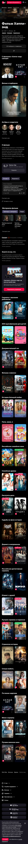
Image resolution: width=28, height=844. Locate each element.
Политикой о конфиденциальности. (12, 836)
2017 (5, 31)
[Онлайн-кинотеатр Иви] (4, 2)
